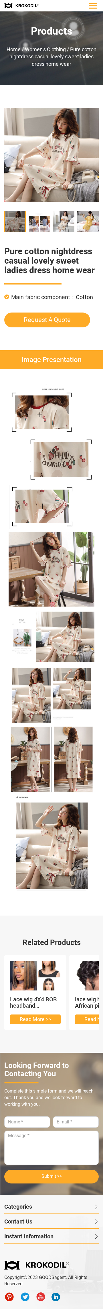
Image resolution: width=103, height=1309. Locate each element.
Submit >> (51, 1176)
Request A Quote (47, 319)
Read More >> (35, 1019)
